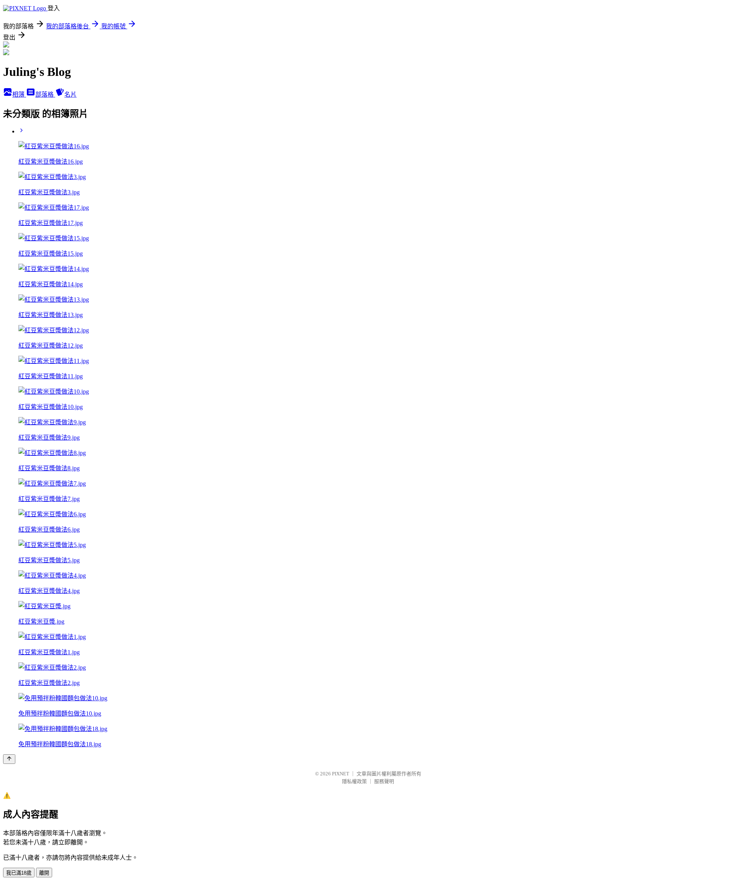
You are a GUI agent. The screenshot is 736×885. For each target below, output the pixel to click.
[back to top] (9, 759)
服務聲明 (384, 781)
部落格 (45, 94)
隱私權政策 (354, 781)
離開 (44, 873)
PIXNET (340, 774)
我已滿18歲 (18, 873)
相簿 (19, 94)
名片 (70, 94)
